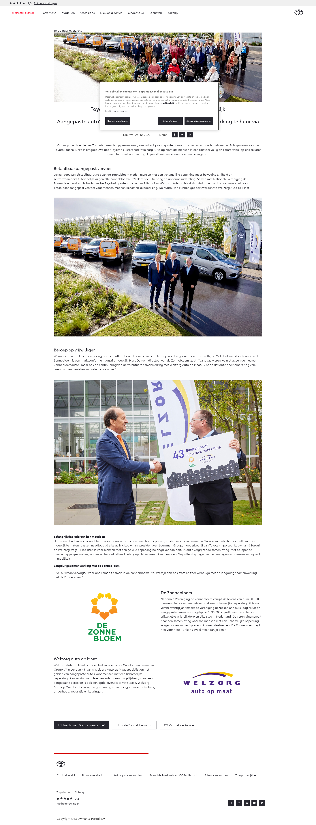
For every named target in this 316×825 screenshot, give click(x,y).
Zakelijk (173, 12)
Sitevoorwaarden (216, 775)
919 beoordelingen (45, 3)
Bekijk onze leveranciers (116, 110)
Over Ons (49, 12)
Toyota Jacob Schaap (23, 12)
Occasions (87, 12)
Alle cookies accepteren (199, 120)
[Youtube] (254, 803)
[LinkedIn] (190, 134)
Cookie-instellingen (117, 120)
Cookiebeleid (66, 775)
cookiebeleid (167, 102)
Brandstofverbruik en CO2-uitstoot (173, 775)
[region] (159, 106)
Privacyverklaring (93, 775)
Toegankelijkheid (246, 775)
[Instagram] (239, 803)
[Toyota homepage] (298, 13)
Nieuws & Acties (111, 12)
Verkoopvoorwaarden (127, 775)
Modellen (68, 12)
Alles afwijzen (170, 120)
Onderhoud (136, 12)
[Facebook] (175, 134)
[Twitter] (182, 134)
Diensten (156, 12)
